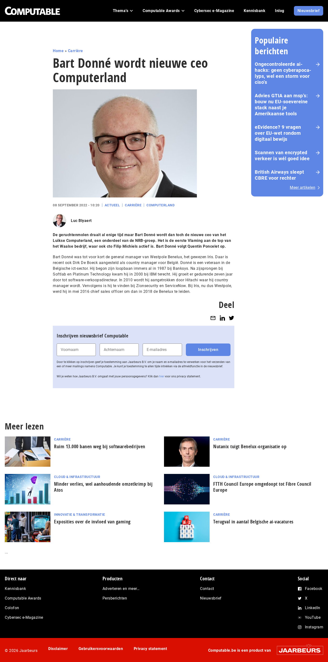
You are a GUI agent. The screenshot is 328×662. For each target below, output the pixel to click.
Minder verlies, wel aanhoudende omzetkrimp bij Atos (103, 487)
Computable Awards (23, 598)
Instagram (314, 627)
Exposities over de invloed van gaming (92, 521)
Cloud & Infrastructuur (77, 477)
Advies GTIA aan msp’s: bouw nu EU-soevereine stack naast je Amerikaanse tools (281, 104)
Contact (207, 588)
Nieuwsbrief (211, 598)
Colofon (12, 608)
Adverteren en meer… (121, 588)
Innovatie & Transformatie (79, 514)
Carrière (75, 51)
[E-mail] (213, 318)
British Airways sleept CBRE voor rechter (279, 175)
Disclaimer (58, 648)
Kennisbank (15, 588)
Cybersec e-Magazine (24, 617)
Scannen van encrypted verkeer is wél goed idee (282, 155)
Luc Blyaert (81, 220)
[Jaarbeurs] (297, 650)
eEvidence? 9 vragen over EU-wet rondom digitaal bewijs (278, 133)
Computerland (160, 205)
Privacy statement (150, 648)
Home (58, 51)
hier (161, 376)
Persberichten (115, 598)
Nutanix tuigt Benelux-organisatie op (249, 446)
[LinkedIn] (222, 318)
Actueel (112, 205)
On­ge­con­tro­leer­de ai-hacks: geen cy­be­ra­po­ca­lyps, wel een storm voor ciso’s (283, 73)
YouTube (313, 617)
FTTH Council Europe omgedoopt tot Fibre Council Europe (262, 487)
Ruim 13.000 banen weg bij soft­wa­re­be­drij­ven (99, 446)
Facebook (313, 588)
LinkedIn (312, 608)
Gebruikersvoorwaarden (101, 648)
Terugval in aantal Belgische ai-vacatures (253, 521)
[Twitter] (231, 318)
